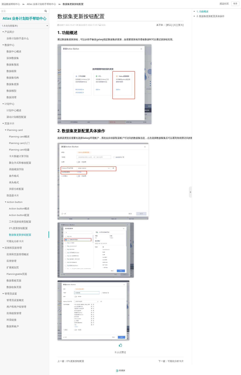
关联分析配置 (16, 188)
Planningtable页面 (17, 274)
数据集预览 (13, 64)
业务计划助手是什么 (18, 38)
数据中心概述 (14, 51)
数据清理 (11, 97)
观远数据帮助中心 (11, 4)
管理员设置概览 (15, 300)
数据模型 (11, 90)
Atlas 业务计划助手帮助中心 (41, 4)
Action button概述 (19, 208)
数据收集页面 (14, 287)
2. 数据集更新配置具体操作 (210, 16)
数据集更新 (13, 84)
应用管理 (11, 260)
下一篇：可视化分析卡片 (171, 361)
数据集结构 (13, 77)
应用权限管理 (14, 313)
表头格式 (14, 182)
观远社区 (224, 3)
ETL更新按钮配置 (18, 228)
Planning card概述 (19, 136)
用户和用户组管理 (16, 306)
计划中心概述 (14, 110)
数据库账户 (13, 326)
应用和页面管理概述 (18, 254)
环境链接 (11, 319)
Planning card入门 (19, 143)
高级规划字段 (16, 169)
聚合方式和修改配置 (20, 162)
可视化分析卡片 (15, 241)
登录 (235, 3)
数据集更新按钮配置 (73, 4)
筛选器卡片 (13, 195)
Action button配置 (19, 215)
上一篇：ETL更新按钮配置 (70, 361)
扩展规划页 (13, 267)
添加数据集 (13, 58)
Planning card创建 (19, 149)
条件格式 (14, 175)
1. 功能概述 (202, 11)
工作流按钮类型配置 (20, 221)
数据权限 (11, 71)
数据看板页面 (14, 280)
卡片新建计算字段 (19, 156)
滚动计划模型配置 (16, 116)
